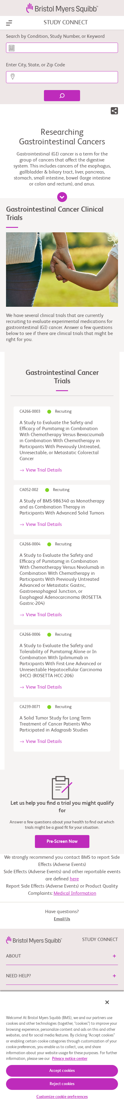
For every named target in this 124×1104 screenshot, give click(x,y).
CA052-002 (29, 490)
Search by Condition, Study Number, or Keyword (55, 36)
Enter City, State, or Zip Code (35, 65)
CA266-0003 (30, 412)
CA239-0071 (30, 707)
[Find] (62, 95)
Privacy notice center (69, 1059)
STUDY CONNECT (66, 23)
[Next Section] (62, 197)
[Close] (107, 1002)
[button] (114, 112)
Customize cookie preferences (62, 1097)
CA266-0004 (30, 544)
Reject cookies (62, 1084)
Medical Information (75, 893)
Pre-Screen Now (62, 841)
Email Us (62, 919)
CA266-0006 (30, 635)
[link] (34, 939)
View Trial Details (44, 470)
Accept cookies (62, 1071)
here (74, 879)
